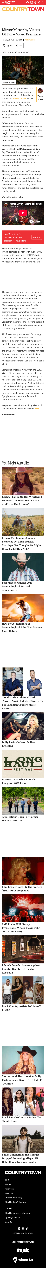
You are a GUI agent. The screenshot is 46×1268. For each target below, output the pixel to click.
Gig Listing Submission (12, 1217)
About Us (8, 1184)
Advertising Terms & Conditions (15, 1202)
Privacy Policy (9, 1189)
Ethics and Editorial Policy (13, 1198)
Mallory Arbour (30, 40)
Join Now (36, 237)
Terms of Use (9, 1193)
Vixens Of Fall (19, 98)
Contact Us (8, 1222)
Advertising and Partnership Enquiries (17, 1213)
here (37, 408)
